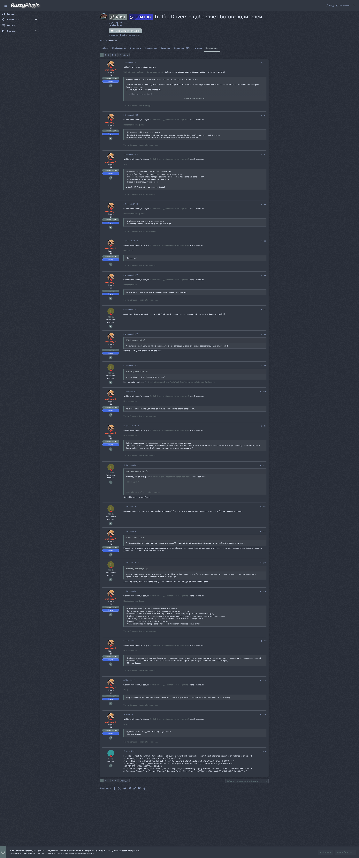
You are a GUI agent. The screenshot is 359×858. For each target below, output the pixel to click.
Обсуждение (212, 48)
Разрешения (151, 48)
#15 (264, 563)
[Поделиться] (262, 62)
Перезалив (128, 250)
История (198, 48)
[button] (5, 5)
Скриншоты (135, 48)
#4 (265, 204)
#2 (265, 115)
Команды (165, 48)
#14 (264, 531)
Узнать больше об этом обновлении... (140, 145)
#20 (264, 751)
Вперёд (123, 55)
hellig (110, 759)
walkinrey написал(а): (135, 371)
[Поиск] (354, 5)
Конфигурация (119, 48)
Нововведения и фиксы (134, 125)
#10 (264, 392)
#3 (265, 154)
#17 (265, 641)
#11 (265, 426)
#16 (264, 591)
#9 (265, 365)
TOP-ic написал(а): (134, 340)
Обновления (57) (182, 48)
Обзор (105, 48)
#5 (265, 241)
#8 (265, 334)
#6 (265, 275)
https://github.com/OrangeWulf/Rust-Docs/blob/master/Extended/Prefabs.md (181, 382)
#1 (265, 62)
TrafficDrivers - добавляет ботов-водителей (143, 72)
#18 (264, 680)
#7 (265, 309)
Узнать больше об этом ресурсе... (138, 105)
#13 (264, 507)
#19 (264, 714)
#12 (264, 465)
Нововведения (130, 285)
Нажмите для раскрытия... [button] (195, 98)
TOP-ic (111, 317)
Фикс (125, 690)
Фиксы (126, 164)
